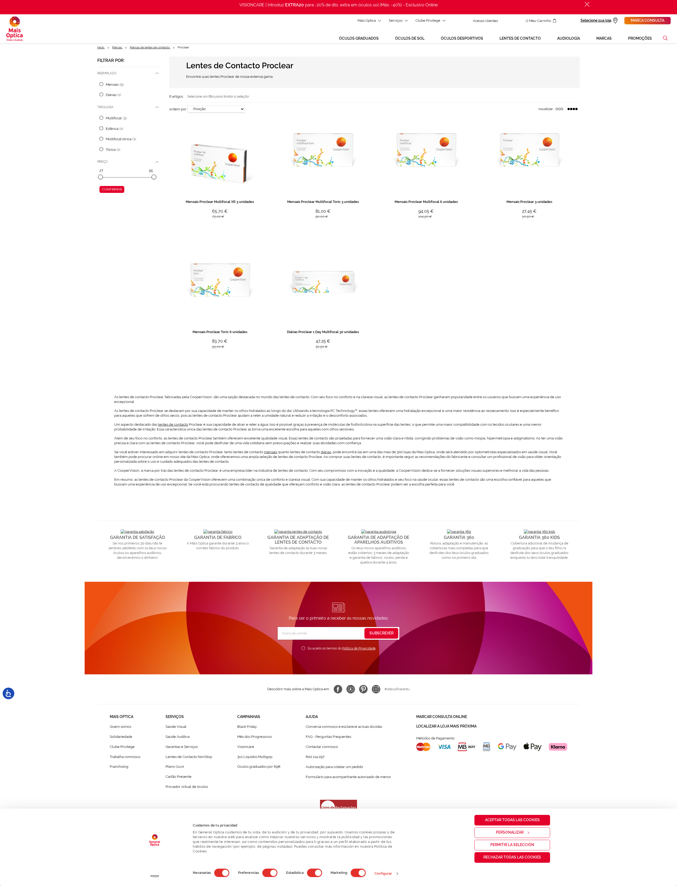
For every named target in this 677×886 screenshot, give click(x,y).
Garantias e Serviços (182, 747)
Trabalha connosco (125, 757)
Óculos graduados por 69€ (259, 767)
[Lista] (559, 109)
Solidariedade (121, 737)
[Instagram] (376, 689)
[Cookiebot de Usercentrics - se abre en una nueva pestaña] (155, 876)
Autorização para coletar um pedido (334, 767)
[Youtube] (350, 689)
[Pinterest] (363, 689)
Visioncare (245, 747)
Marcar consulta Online (441, 717)
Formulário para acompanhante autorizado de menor (348, 777)
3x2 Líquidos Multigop (254, 757)
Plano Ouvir (175, 767)
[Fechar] (587, 4)
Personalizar (510, 832)
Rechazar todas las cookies (512, 857)
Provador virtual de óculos (187, 787)
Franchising (119, 767)
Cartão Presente (178, 777)
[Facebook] (338, 689)
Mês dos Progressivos (254, 737)
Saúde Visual (176, 727)
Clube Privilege (427, 20)
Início (101, 47)
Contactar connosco (322, 747)
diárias (326, 452)
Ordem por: (178, 109)
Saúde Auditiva (178, 737)
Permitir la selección (512, 845)
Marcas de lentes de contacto (150, 47)
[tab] (129, 73)
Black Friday (247, 727)
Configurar (383, 873)
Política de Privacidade (359, 648)
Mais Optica (367, 20)
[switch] (269, 873)
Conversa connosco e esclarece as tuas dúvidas (344, 727)
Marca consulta (647, 20)
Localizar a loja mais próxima (446, 726)
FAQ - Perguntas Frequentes (328, 737)
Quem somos (120, 727)
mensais (270, 452)
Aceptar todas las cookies (512, 820)
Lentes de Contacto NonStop (189, 757)
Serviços (395, 20)
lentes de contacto (173, 424)
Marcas (117, 47)
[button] (665, 38)
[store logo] (14, 28)
